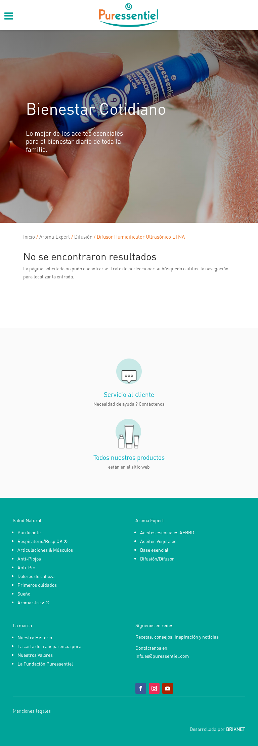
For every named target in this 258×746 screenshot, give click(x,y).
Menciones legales (32, 711)
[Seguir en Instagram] (154, 688)
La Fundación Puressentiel (45, 663)
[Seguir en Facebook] (140, 688)
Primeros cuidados (37, 585)
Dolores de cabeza (35, 576)
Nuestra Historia (34, 637)
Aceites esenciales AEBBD (167, 532)
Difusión (83, 236)
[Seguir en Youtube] (167, 688)
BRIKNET (235, 729)
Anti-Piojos (29, 558)
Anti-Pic (26, 567)
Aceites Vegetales (158, 541)
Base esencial (154, 550)
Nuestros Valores (35, 655)
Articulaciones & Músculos (45, 550)
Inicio (29, 236)
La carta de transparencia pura (49, 646)
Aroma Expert (54, 236)
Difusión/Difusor (157, 558)
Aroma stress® (33, 602)
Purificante (29, 532)
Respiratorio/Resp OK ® (42, 541)
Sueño (23, 593)
